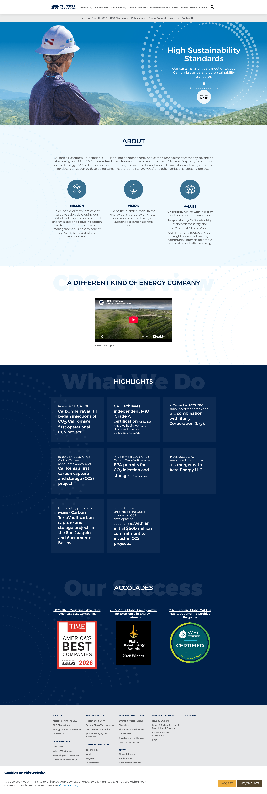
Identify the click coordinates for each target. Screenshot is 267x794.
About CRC (86, 7)
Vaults (89, 754)
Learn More (204, 97)
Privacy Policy (68, 785)
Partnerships (92, 762)
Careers (203, 7)
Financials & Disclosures (131, 729)
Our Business (101, 7)
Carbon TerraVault (138, 7)
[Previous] (190, 88)
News (175, 7)
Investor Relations (159, 7)
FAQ (154, 739)
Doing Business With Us (65, 759)
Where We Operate (63, 751)
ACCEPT (227, 783)
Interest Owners (188, 7)
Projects (90, 758)
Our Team (58, 746)
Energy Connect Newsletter (163, 18)
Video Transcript (104, 345)
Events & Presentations (131, 720)
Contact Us (188, 18)
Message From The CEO (94, 18)
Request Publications (130, 762)
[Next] (217, 88)
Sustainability (118, 7)
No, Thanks (249, 783)
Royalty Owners (160, 720)
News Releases (127, 754)
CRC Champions (119, 18)
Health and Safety (95, 720)
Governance (125, 733)
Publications (138, 18)
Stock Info (124, 725)
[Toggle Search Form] (212, 7)
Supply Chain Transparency (100, 725)
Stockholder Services (129, 742)
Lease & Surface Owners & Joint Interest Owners (165, 726)
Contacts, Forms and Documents (162, 734)
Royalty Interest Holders (131, 738)
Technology (92, 749)
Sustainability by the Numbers (96, 735)
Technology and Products (66, 755)
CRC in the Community (98, 729)
